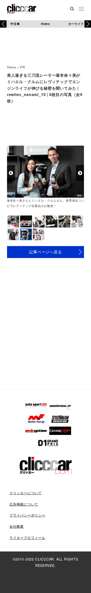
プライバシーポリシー (27, 515)
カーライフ (76, 24)
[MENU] (81, 9)
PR (22, 67)
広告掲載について (23, 504)
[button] (87, 24)
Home (45, 24)
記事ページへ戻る (45, 252)
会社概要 (16, 526)
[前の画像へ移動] (11, 173)
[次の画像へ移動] (80, 173)
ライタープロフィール (27, 537)
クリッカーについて (25, 492)
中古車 (15, 24)
